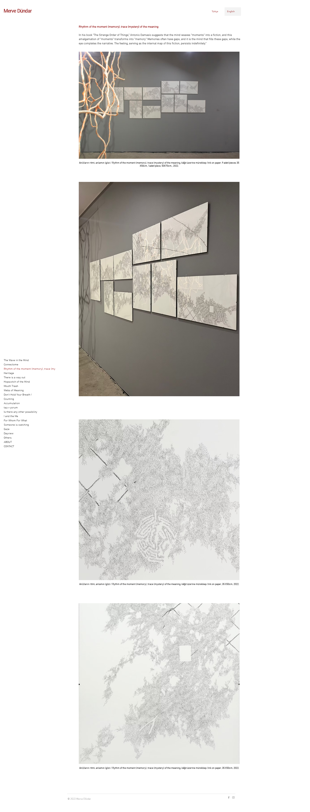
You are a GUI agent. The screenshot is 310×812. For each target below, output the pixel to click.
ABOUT (8, 442)
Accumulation (12, 403)
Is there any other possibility (20, 412)
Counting (9, 399)
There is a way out (14, 377)
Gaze (7, 429)
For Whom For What (15, 420)
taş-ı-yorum (11, 407)
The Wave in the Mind (16, 360)
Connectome (11, 364)
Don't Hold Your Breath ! (18, 394)
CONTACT (9, 446)
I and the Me (11, 416)
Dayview (8, 433)
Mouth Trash (11, 386)
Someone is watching (16, 425)
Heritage (9, 373)
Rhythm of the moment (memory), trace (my (22, 369)
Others (7, 437)
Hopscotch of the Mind (17, 381)
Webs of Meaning (14, 390)
